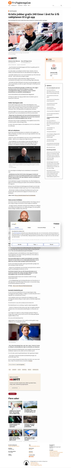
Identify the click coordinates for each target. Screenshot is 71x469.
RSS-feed (30, 449)
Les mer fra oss (15, 387)
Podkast (25, 5)
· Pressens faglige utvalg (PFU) (36, 465)
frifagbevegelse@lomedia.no (13, 446)
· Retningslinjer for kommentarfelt (56, 452)
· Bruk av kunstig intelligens (54, 453)
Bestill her (31, 452)
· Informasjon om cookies (54, 454)
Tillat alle (51, 244)
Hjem (9, 5)
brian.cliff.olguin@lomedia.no (26, 62)
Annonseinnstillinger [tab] (42, 227)
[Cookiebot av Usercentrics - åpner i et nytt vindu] (54, 224)
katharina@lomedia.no (12, 62)
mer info (16, 239)
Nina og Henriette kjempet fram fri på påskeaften (25, 195)
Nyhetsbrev (20, 5)
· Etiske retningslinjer (53, 451)
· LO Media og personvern (54, 456)
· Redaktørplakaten (34, 462)
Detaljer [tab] (29, 227)
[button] (60, 71)
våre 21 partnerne (17, 232)
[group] (54, 70)
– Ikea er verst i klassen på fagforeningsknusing (22, 285)
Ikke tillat (19, 244)
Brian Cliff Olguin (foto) (26, 61)
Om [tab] (54, 227)
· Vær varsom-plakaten (34, 464)
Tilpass (35, 244)
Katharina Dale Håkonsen (14, 61)
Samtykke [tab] (17, 227)
